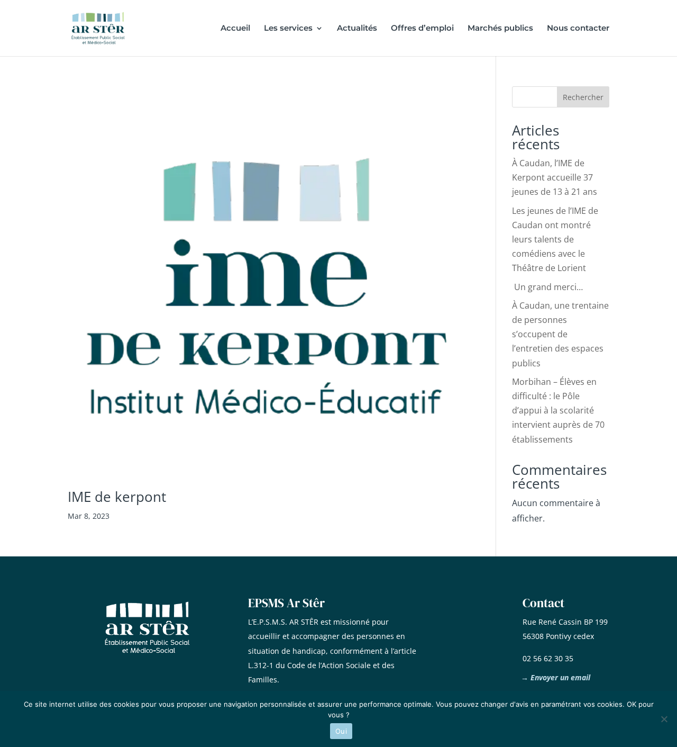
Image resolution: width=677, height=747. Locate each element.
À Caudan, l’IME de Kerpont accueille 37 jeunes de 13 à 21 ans (554, 177)
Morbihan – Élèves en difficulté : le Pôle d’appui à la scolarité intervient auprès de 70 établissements (558, 410)
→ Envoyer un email (555, 677)
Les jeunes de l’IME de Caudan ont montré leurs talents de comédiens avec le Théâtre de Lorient (555, 239)
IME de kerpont (117, 496)
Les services (288, 28)
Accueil (235, 28)
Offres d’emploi (422, 28)
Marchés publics (500, 28)
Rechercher (583, 97)
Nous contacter (578, 28)
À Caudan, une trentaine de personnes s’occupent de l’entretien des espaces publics (560, 334)
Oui (341, 731)
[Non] (663, 719)
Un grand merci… (547, 287)
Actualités (357, 28)
